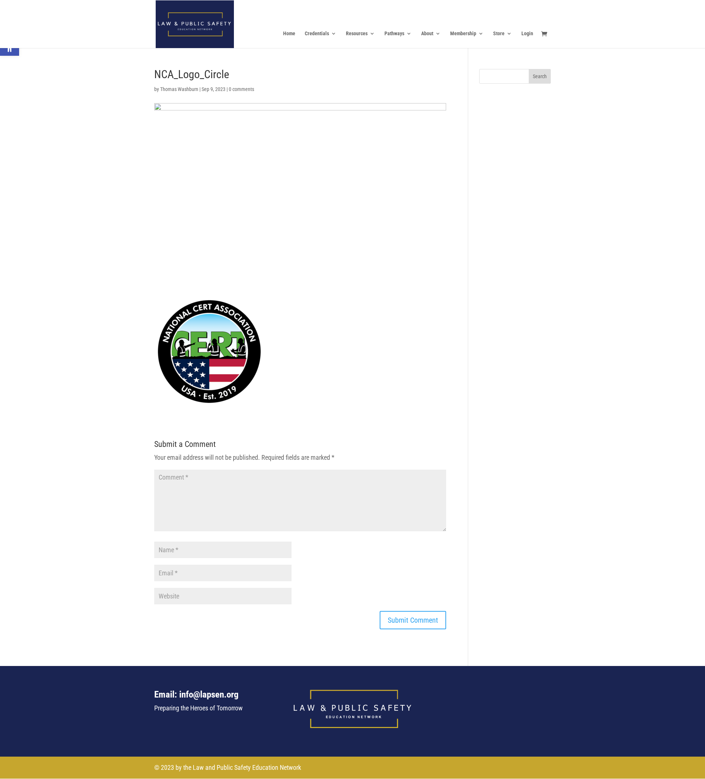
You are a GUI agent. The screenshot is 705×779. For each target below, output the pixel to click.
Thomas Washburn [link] (179, 89)
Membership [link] (463, 33)
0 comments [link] (241, 89)
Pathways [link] (394, 33)
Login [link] (527, 33)
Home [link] (289, 33)
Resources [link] (357, 33)
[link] (195, 23)
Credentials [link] (317, 33)
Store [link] (499, 33)
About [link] (427, 33)
